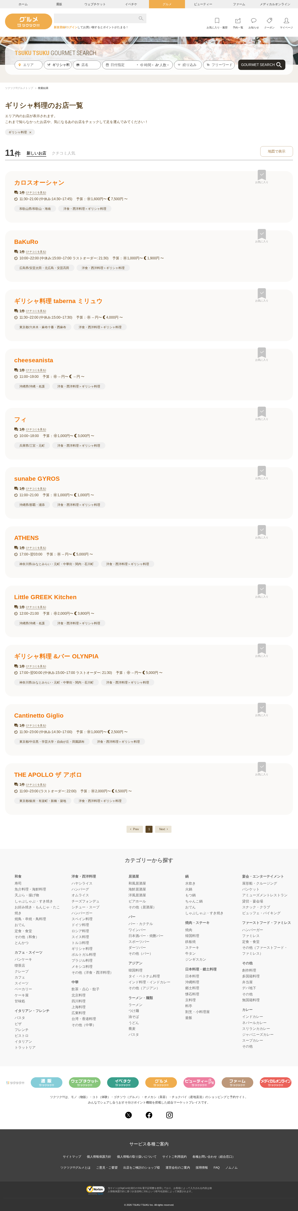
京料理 (190, 1000)
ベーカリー (23, 989)
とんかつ (22, 943)
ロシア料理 (80, 931)
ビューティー (203, 4)
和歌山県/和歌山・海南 (35, 208)
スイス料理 (80, 937)
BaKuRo (26, 241)
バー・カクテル (140, 924)
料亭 (188, 1006)
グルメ (167, 4)
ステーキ (192, 947)
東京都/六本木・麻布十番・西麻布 (42, 327)
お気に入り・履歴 (217, 27)
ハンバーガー (82, 913)
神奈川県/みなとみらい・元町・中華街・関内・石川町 (56, 564)
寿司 (18, 883)
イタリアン (23, 1041)
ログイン (71, 27)
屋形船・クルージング (259, 883)
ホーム (23, 4)
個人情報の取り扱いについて (137, 1156)
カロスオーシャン (39, 182)
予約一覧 (238, 27)
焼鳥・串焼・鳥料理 (30, 919)
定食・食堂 (23, 931)
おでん (20, 925)
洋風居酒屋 (137, 895)
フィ (20, 419)
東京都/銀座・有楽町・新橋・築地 (42, 801)
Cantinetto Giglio (38, 715)
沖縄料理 (192, 982)
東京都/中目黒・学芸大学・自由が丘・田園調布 (51, 741)
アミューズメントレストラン (265, 895)
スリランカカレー (256, 1029)
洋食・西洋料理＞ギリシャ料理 (84, 208)
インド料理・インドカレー (149, 982)
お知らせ (253, 27)
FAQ (217, 1167)
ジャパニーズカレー (258, 1034)
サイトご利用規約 (174, 1156)
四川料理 (79, 1001)
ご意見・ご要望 (107, 1167)
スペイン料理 (82, 919)
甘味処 (20, 1001)
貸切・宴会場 (252, 901)
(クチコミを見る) (36, 192)
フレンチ (22, 1030)
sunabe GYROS (37, 478)
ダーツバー (137, 947)
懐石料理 (192, 994)
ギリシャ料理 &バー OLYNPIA (56, 656)
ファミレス (251, 936)
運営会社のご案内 (178, 1167)
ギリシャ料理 (82, 949)
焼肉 (188, 930)
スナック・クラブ (256, 907)
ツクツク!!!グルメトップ (19, 88)
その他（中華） (84, 1025)
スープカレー (252, 1040)
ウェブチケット (95, 4)
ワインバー (137, 930)
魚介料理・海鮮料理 (30, 889)
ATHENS (26, 537)
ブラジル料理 (82, 960)
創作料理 (249, 970)
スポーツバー (138, 942)
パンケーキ (23, 959)
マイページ (286, 27)
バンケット (251, 889)
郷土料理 (192, 988)
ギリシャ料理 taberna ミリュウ (58, 301)
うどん (133, 1023)
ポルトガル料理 (84, 954)
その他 (247, 994)
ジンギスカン (195, 959)
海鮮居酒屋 (137, 889)
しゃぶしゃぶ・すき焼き (34, 901)
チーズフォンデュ (85, 901)
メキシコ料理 (82, 966)
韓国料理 (135, 970)
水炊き (190, 883)
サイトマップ (72, 1156)
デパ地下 (249, 988)
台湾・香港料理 (84, 1019)
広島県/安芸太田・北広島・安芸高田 (44, 268)
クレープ (22, 971)
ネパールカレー (254, 1023)
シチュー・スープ (85, 907)
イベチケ (131, 4)
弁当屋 (247, 982)
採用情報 (202, 1167)
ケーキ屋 (22, 995)
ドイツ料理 (80, 925)
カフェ (20, 977)
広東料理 (79, 1013)
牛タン (190, 953)
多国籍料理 (251, 976)
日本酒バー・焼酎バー (145, 936)
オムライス (80, 895)
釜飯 (188, 1018)
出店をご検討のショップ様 (141, 1167)
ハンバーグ (80, 889)
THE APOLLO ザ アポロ (48, 774)
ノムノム (231, 1167)
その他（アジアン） (144, 988)
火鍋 (188, 889)
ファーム (239, 4)
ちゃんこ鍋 (194, 901)
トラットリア (25, 1047)
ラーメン (135, 1005)
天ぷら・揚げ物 (27, 895)
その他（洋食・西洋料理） (92, 972)
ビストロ (22, 1036)
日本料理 (192, 976)
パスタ (20, 1018)
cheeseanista (33, 360)
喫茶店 (20, 965)
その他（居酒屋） (142, 907)
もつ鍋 (190, 895)
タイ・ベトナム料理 (144, 976)
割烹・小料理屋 (197, 1012)
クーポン (269, 27)
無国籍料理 (251, 1000)
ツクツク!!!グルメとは (75, 1167)
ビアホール (137, 901)
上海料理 (79, 1007)
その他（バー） (140, 953)
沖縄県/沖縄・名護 (32, 386)
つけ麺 (133, 1011)
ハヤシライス (82, 883)
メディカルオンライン (275, 4)
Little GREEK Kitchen (45, 597)
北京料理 (79, 995)
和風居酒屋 (137, 883)
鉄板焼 (190, 942)
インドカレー (252, 1016)
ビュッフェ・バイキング (261, 913)
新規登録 (59, 27)
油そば (133, 1016)
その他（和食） (27, 937)
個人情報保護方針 (99, 1156)
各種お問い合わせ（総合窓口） (213, 1156)
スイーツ (22, 983)
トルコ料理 (80, 943)
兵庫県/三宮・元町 (32, 445)
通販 (59, 4)
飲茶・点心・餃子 (85, 989)
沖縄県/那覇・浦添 (32, 505)
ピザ (18, 1024)
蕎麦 (131, 1029)
